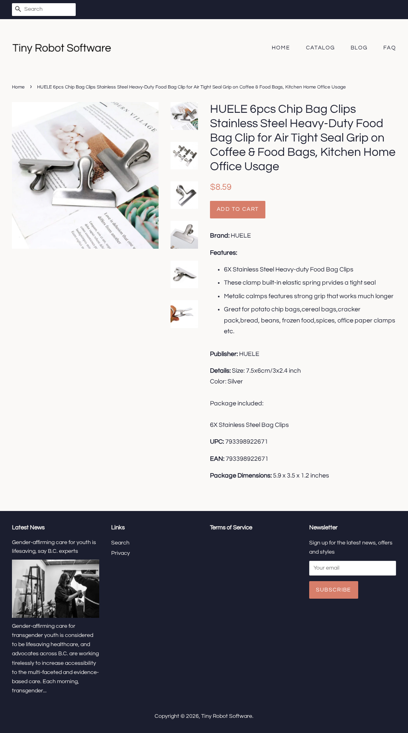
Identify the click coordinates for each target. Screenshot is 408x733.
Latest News (28, 528)
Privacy (120, 553)
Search (120, 543)
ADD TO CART (238, 209)
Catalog (320, 48)
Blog (359, 48)
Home (281, 48)
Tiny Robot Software (226, 716)
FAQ (389, 48)
